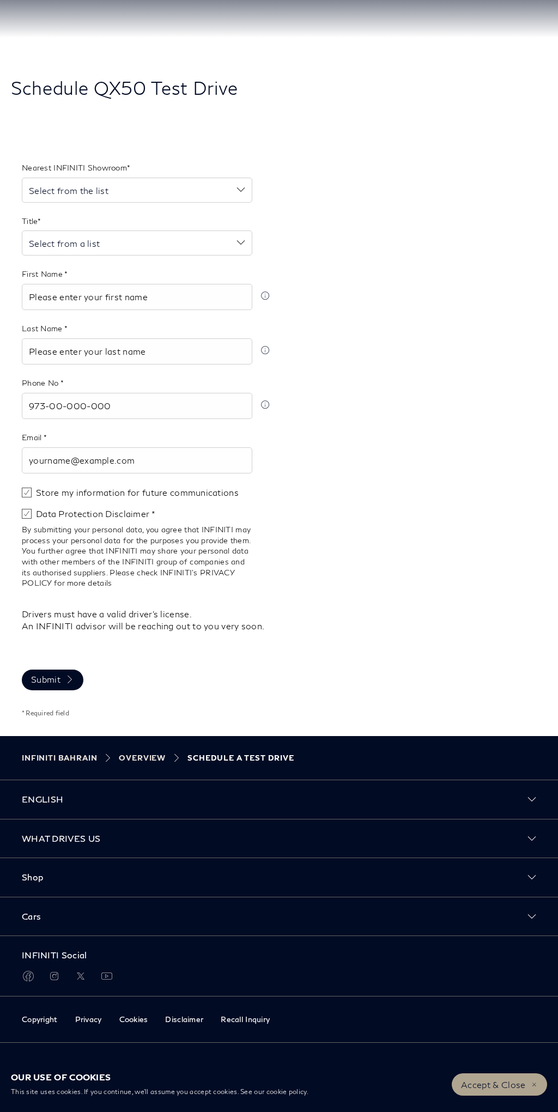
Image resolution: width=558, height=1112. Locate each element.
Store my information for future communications (137, 492)
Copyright (40, 1019)
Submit (45, 679)
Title (30, 221)
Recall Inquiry (245, 1019)
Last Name (43, 328)
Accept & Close (493, 1084)
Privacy (88, 1019)
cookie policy (286, 1091)
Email (33, 437)
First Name (43, 273)
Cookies (133, 1019)
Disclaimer (184, 1019)
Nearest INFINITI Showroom (74, 167)
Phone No (41, 382)
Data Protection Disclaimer (93, 513)
